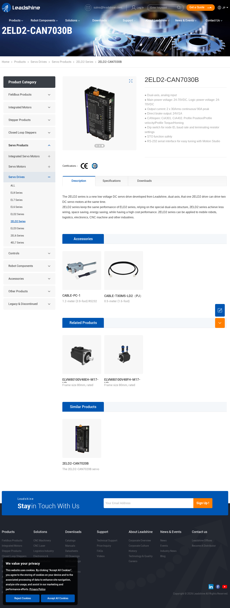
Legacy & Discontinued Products (23, 306)
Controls (13, 253)
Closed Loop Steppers (22, 132)
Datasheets (71, 551)
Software (70, 566)
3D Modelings (73, 561)
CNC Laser (39, 545)
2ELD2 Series (84, 62)
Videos (101, 556)
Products (20, 62)
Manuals (70, 545)
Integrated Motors (19, 107)
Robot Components (20, 266)
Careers (133, 561)
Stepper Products (19, 120)
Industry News (168, 551)
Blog (162, 556)
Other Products (18, 291)
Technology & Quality (141, 556)
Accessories (16, 278)
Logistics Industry (43, 551)
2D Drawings (72, 556)
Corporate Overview (140, 540)
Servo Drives (39, 62)
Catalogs (70, 540)
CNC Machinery (42, 540)
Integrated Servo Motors (24, 156)
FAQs (100, 551)
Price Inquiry (104, 545)
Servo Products (61, 62)
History (133, 551)
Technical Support (107, 540)
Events (164, 545)
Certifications (72, 571)
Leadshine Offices (202, 540)
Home (5, 62)
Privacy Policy (37, 589)
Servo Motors (17, 166)
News (163, 540)
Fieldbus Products (19, 94)
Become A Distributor (204, 545)
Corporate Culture (139, 545)
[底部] (220, 323)
